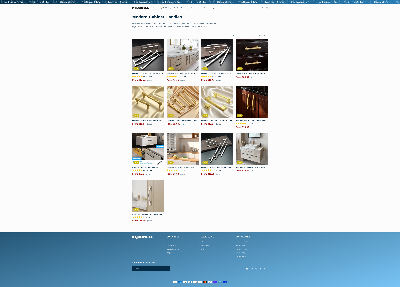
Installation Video (173, 249)
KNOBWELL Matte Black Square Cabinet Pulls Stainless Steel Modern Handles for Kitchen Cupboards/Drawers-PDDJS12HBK (181, 74)
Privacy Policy (241, 256)
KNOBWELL (202, 286)
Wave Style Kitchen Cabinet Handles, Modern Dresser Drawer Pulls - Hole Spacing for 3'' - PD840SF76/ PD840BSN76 (148, 214)
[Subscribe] (167, 268)
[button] (156, 8)
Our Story (170, 242)
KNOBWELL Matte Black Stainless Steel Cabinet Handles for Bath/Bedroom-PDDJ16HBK (181, 167)
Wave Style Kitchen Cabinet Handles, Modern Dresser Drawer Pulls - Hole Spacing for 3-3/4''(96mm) (251, 121)
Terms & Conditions (243, 242)
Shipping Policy (241, 245)
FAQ (202, 249)
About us (204, 242)
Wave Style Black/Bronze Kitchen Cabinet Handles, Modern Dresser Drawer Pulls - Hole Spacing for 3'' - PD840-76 (252, 167)
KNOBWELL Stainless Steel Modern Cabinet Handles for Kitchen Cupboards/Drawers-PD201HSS (216, 167)
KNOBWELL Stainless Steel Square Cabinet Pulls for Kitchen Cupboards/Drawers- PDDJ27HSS (147, 74)
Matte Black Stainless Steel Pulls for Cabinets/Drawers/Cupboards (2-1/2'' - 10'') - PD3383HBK (147, 167)
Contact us (205, 245)
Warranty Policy (241, 249)
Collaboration (171, 245)
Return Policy (240, 253)
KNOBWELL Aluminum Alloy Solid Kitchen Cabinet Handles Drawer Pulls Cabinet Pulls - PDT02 (148, 121)
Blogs (169, 253)
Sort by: (236, 36)
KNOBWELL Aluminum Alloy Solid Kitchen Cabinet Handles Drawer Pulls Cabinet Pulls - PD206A (183, 121)
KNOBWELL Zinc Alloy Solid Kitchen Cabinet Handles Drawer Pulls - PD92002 (217, 121)
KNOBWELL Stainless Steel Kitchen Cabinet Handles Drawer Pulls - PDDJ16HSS (216, 74)
